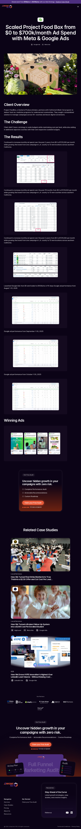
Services (7, 802)
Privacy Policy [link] (76, 826)
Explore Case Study (62, 2)
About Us (7, 811)
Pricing (6, 808)
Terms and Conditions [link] (63, 826)
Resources (7, 814)
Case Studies (8, 805)
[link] (40, 559)
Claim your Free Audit (29, 802)
